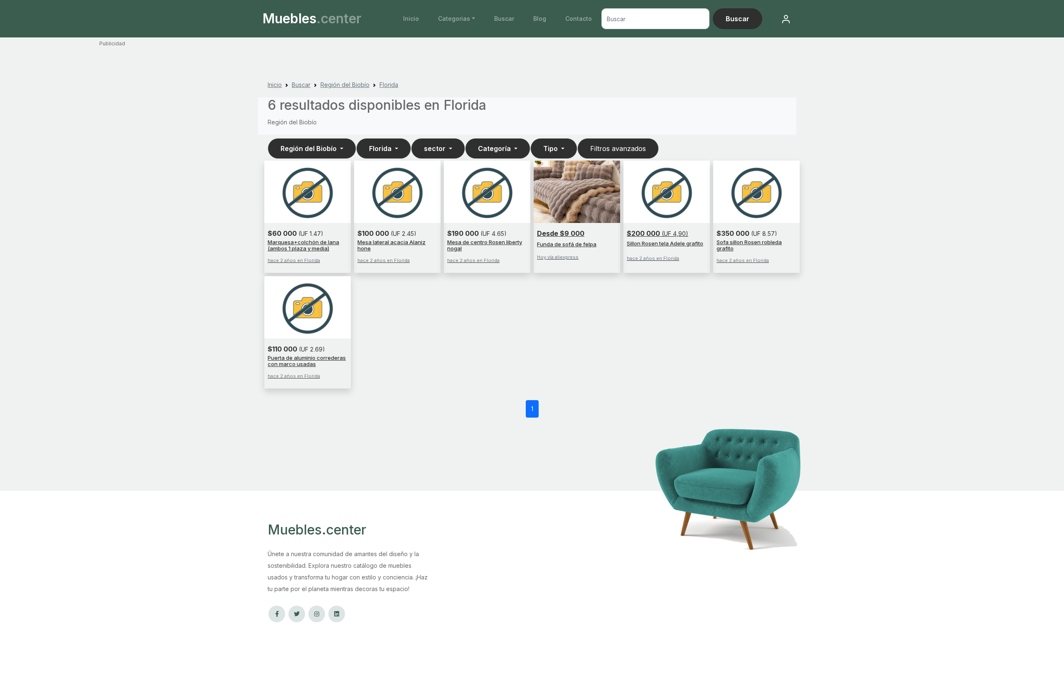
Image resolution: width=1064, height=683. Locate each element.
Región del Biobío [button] (309, 148)
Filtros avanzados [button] (618, 148)
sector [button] (435, 148)
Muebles (312, 19)
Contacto (578, 18)
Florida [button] (381, 148)
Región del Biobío (344, 84)
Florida (388, 84)
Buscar (504, 18)
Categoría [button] (495, 148)
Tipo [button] (551, 148)
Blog (539, 18)
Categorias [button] (454, 18)
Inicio (411, 18)
